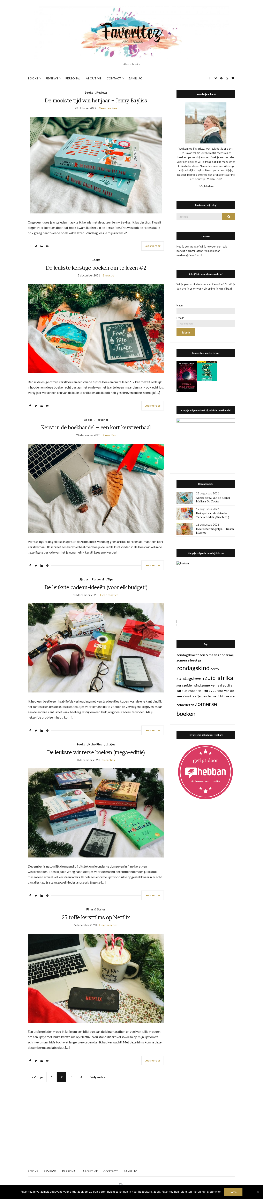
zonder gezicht (212, 696)
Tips (110, 579)
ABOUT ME (93, 78)
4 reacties (108, 760)
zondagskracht (187, 655)
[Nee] (258, 1192)
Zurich (212, 691)
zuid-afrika (219, 677)
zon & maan (208, 655)
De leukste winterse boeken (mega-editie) (96, 752)
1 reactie (108, 275)
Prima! (233, 1192)
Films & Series (95, 909)
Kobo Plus (95, 744)
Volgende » (97, 1077)
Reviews (101, 92)
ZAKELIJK (135, 78)
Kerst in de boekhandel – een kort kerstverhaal (96, 427)
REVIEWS (51, 78)
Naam (179, 305)
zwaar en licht (198, 690)
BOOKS (33, 78)
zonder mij (226, 655)
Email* (180, 318)
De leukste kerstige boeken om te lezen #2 (96, 267)
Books (88, 92)
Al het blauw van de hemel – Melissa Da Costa (214, 499)
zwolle (179, 685)
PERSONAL (72, 78)
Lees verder (152, 246)
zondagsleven (190, 678)
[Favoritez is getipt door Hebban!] (205, 771)
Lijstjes (84, 579)
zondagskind (193, 667)
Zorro (214, 669)
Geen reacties (108, 108)
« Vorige (37, 1077)
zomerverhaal (211, 685)
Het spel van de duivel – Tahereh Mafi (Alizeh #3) (212, 515)
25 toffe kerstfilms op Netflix (96, 917)
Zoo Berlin (229, 696)
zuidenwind (192, 685)
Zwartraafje (191, 696)
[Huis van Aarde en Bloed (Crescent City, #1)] (186, 376)
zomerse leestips (189, 660)
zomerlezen (185, 705)
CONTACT (114, 78)
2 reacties (109, 435)
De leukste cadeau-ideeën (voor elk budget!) (95, 587)
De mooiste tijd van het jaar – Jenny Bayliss (96, 100)
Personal (102, 419)
